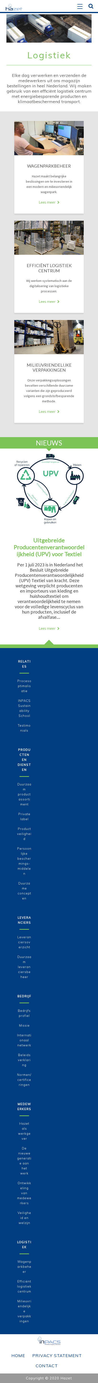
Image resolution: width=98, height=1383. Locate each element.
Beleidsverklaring (24, 1060)
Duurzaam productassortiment (24, 794)
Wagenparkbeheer (24, 1266)
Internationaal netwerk (24, 1040)
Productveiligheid (24, 834)
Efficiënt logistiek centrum (24, 1286)
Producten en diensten (24, 760)
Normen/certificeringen (24, 1080)
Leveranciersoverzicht (24, 942)
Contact (47, 1365)
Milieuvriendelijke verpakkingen (24, 1311)
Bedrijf (24, 996)
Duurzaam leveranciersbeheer (24, 967)
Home (18, 1355)
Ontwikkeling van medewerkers (24, 1193)
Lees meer (47, 202)
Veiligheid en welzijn (24, 1218)
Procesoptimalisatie (24, 686)
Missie (24, 1025)
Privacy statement (57, 1355)
